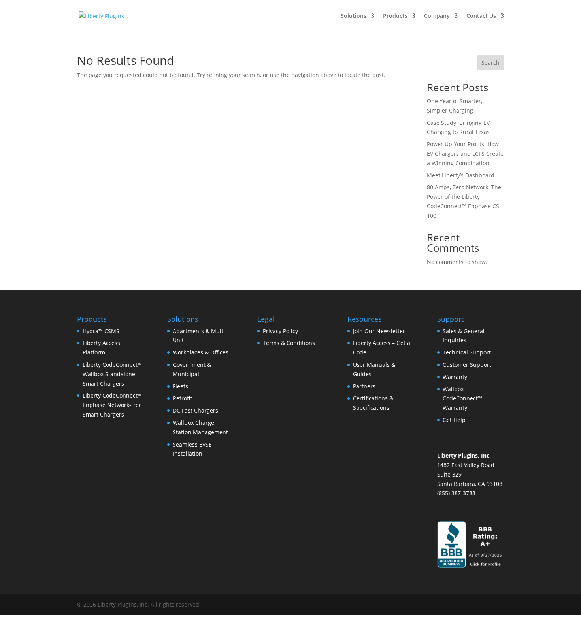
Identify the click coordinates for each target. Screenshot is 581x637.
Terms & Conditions (289, 343)
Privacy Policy (280, 331)
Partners (364, 386)
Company (437, 16)
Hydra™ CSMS (101, 331)
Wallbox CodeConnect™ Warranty (462, 398)
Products (395, 16)
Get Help (454, 420)
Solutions (353, 16)
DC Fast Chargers (195, 410)
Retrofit (182, 398)
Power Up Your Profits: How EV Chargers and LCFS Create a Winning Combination (465, 153)
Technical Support (467, 352)
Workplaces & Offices (200, 352)
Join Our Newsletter (379, 331)
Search (490, 62)
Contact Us (481, 16)
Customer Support (467, 364)
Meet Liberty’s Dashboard (460, 175)
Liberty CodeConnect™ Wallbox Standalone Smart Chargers (112, 374)
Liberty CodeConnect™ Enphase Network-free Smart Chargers (112, 405)
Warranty (455, 377)
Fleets (180, 386)
